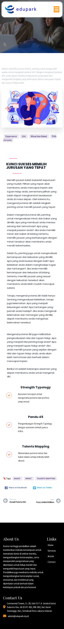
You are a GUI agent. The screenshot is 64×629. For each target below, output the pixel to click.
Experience (11, 136)
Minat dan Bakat (39, 136)
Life (24, 136)
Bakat (17, 478)
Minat (28, 478)
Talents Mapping (46, 478)
